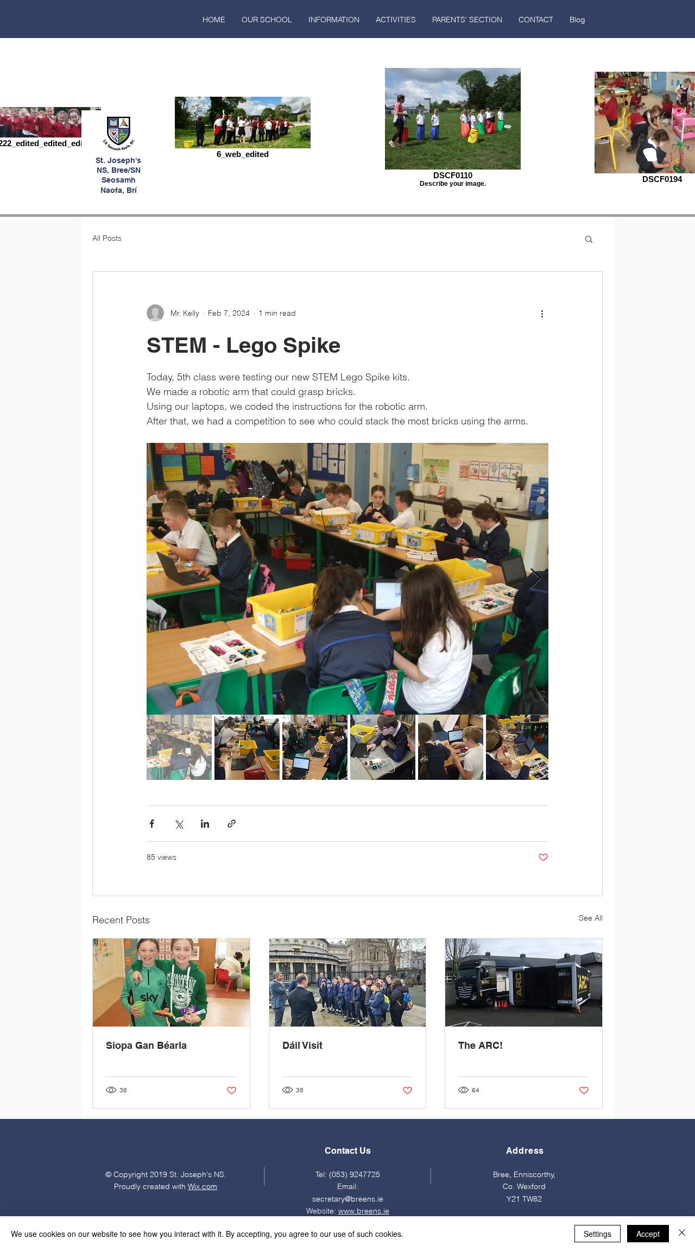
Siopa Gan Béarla (146, 1045)
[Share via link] (231, 823)
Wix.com (202, 1186)
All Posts (107, 238)
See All (591, 918)
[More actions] (541, 313)
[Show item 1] (179, 747)
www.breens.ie (363, 1211)
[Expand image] (347, 579)
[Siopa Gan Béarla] (171, 983)
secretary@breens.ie (347, 1199)
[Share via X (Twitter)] (178, 823)
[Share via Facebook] (152, 823)
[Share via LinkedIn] (205, 823)
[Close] (681, 1233)
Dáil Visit (302, 1045)
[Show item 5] (450, 747)
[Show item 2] (247, 747)
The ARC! (480, 1045)
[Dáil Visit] (347, 983)
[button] (266, 19)
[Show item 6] (518, 747)
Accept (648, 1233)
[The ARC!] (523, 983)
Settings (597, 1233)
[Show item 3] (315, 747)
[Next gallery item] (535, 579)
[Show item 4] (382, 747)
